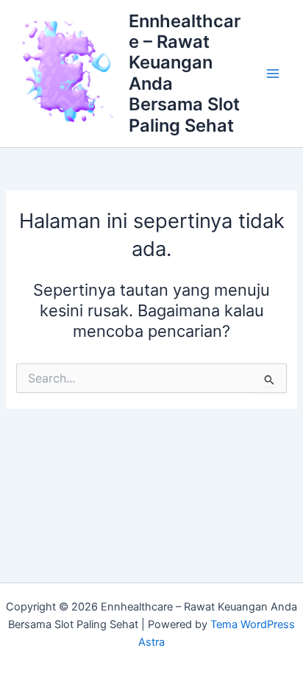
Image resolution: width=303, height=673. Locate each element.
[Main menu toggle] (272, 73)
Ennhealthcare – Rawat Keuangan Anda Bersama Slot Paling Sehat (184, 73)
